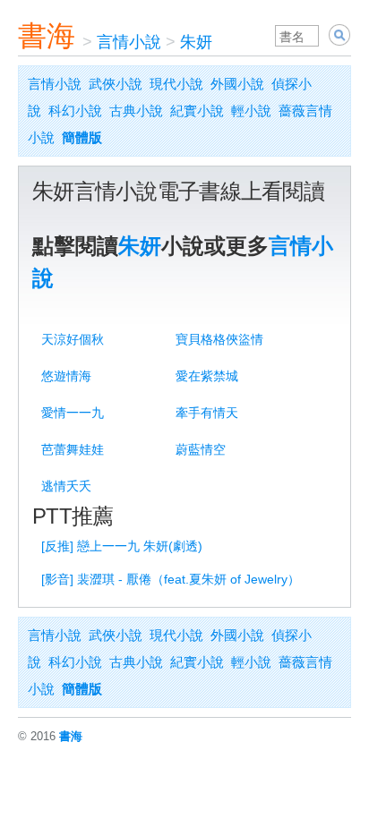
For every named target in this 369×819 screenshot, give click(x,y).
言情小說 (129, 42)
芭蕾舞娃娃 (72, 449)
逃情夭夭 (66, 486)
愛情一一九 (72, 412)
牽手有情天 (207, 412)
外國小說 (237, 83)
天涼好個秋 (72, 339)
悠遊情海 (66, 376)
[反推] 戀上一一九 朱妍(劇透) (121, 546)
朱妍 (196, 42)
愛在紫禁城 (207, 376)
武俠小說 (115, 83)
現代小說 (176, 83)
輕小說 (251, 110)
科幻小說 (75, 110)
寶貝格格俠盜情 (219, 339)
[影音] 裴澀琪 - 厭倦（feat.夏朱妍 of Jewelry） (170, 579)
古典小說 (136, 110)
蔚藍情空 (201, 449)
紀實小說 (197, 110)
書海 (46, 36)
